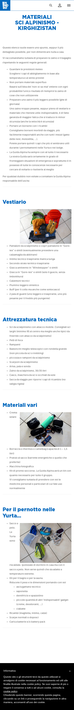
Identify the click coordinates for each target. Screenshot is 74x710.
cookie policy (10, 691)
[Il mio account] (59, 5)
